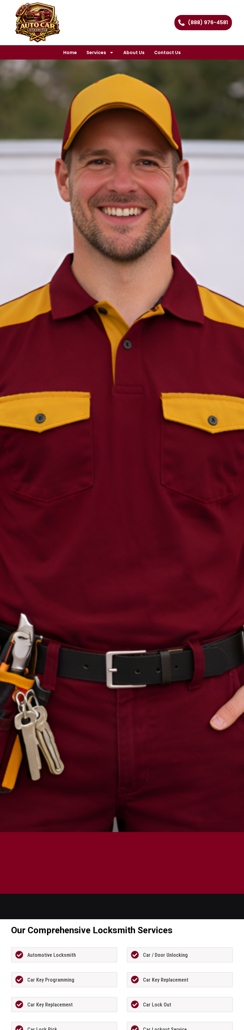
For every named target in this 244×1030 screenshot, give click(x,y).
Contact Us (167, 52)
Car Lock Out (157, 1005)
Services (96, 52)
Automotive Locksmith (51, 955)
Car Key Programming (50, 980)
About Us (134, 52)
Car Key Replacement (165, 980)
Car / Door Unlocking (165, 955)
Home (70, 52)
